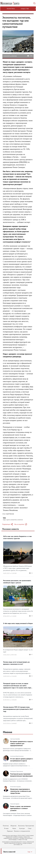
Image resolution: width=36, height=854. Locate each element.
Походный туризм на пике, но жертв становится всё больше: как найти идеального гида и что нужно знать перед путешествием (17, 685)
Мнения (7, 732)
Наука (14, 828)
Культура (22, 828)
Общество (25, 9)
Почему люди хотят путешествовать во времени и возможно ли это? (16, 663)
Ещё (29, 852)
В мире (6, 828)
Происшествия (29, 826)
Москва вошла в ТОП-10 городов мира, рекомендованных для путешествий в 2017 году (18, 709)
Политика (11, 9)
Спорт (29, 828)
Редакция (10, 831)
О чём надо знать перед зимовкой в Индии (18, 623)
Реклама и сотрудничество (22, 831)
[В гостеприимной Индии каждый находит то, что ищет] (18, 647)
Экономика (21, 826)
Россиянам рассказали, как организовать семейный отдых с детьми (17, 582)
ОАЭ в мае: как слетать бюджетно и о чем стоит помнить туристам (17, 537)
